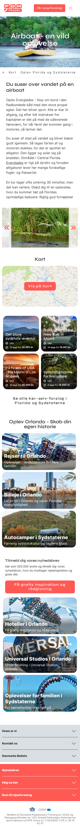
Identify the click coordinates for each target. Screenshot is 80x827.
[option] (40, 228)
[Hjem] (13, 8)
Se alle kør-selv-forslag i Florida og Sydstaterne (40, 400)
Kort (12, 72)
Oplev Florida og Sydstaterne (48, 72)
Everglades (14, 163)
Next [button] (73, 227)
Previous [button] (6, 227)
